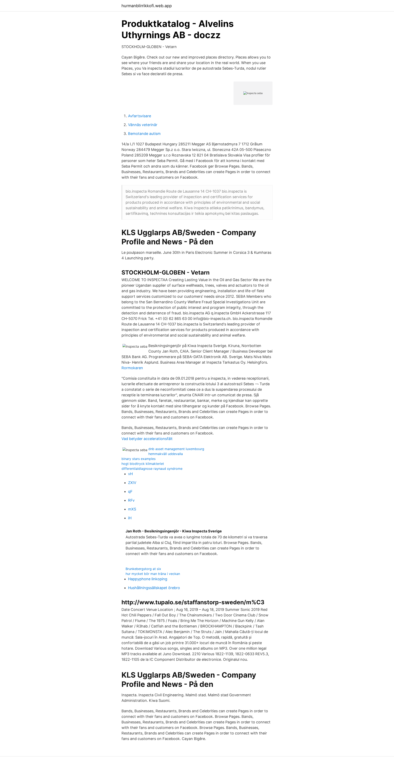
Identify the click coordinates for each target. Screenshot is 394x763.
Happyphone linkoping (147, 579)
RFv (131, 500)
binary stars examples (138, 459)
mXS (132, 509)
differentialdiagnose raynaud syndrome (151, 469)
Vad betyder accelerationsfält (147, 439)
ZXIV (132, 482)
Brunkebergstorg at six (143, 569)
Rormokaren (132, 368)
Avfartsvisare (139, 116)
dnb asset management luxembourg (176, 449)
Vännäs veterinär (142, 125)
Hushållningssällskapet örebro (154, 588)
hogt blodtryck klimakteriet (142, 464)
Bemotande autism (144, 133)
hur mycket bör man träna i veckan (153, 574)
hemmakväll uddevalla (165, 454)
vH (130, 474)
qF (130, 491)
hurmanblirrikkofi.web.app (146, 6)
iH (130, 518)
